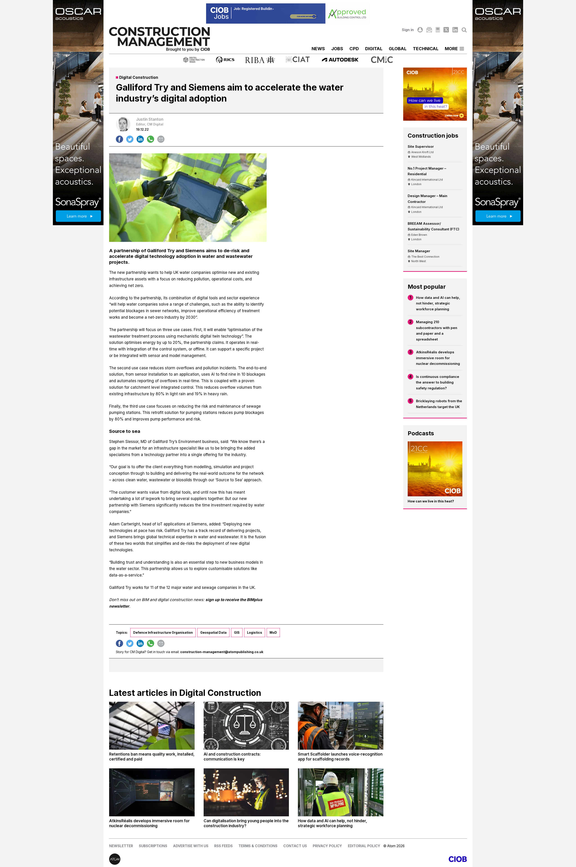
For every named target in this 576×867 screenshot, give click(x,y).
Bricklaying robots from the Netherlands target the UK (439, 404)
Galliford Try (161, 250)
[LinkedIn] (455, 29)
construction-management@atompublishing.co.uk (221, 652)
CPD (354, 48)
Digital (373, 48)
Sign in (408, 29)
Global (398, 48)
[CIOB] (377, 859)
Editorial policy (364, 846)
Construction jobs (433, 135)
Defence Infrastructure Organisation (163, 632)
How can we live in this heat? (431, 501)
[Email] (429, 29)
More (451, 48)
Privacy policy (327, 846)
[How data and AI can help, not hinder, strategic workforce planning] (340, 792)
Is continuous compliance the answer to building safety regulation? (437, 382)
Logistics (254, 632)
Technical (426, 48)
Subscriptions (153, 846)
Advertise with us (190, 846)
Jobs (337, 48)
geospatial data (213, 632)
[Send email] (160, 139)
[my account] (420, 29)
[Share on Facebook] (119, 139)
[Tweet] (129, 139)
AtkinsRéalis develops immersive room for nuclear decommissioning (438, 358)
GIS (237, 632)
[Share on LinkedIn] (140, 139)
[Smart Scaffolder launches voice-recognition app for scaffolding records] (340, 726)
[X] (446, 29)
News (318, 48)
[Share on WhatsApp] (150, 139)
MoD (273, 632)
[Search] (464, 29)
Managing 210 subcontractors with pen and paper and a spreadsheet (436, 330)
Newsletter (121, 846)
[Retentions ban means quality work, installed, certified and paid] (152, 726)
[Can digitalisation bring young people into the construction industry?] (246, 792)
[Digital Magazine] (438, 29)
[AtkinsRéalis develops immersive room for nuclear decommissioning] (152, 792)
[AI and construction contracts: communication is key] (246, 726)
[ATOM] (198, 859)
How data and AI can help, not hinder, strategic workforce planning (438, 303)
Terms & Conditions (257, 846)
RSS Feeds (223, 846)
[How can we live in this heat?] (435, 468)
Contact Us (295, 846)
